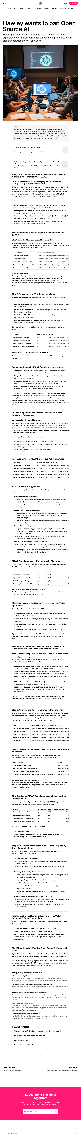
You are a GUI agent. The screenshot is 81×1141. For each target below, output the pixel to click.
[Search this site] (3, 3)
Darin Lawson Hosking (10, 18)
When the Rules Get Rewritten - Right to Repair (30, 1035)
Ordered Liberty (64, 8)
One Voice (21, 8)
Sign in (65, 3)
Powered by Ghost (73, 1133)
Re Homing (54, 8)
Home (9, 8)
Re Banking (46, 8)
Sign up (40, 1133)
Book (15, 8)
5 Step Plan (30, 8)
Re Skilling (38, 8)
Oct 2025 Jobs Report (21, 1040)
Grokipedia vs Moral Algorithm (24, 1045)
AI (18, 18)
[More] (72, 8)
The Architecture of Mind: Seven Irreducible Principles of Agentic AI (37, 1031)
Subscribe (74, 3)
